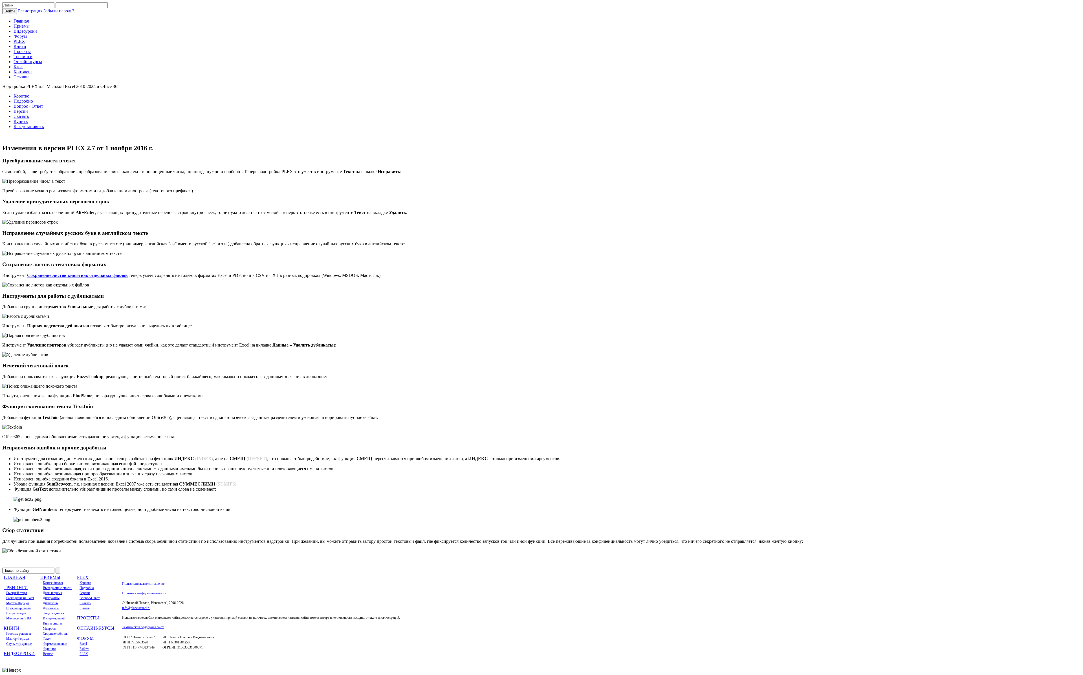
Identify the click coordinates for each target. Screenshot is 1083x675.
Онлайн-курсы (28, 61)
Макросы (49, 628)
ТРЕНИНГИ (16, 587)
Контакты (23, 71)
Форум (20, 36)
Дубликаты (51, 608)
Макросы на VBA (19, 618)
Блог (18, 66)
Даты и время (52, 593)
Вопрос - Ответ (28, 106)
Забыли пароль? (58, 10)
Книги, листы (52, 623)
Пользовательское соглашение (143, 584)
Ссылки (21, 76)
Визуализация (16, 613)
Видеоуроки (25, 31)
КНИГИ (11, 628)
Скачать (21, 116)
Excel (83, 644)
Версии (21, 111)
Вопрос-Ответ (90, 598)
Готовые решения (18, 634)
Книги (20, 46)
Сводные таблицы (55, 634)
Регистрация (30, 10)
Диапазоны (50, 603)
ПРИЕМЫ (50, 577)
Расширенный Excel (20, 598)
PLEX (19, 41)
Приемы (22, 26)
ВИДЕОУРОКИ (19, 653)
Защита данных (53, 613)
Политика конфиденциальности (144, 593)
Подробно (23, 101)
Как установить (29, 126)
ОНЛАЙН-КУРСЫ (95, 628)
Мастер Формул (17, 603)
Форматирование (55, 644)
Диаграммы (51, 598)
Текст (47, 639)
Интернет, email (54, 618)
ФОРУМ (85, 638)
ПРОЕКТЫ (88, 618)
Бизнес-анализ (53, 583)
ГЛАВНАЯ (14, 577)
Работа (84, 649)
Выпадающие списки (57, 588)
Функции (49, 649)
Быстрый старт (16, 593)
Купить (21, 121)
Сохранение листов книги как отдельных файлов (77, 275)
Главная (21, 21)
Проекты (22, 51)
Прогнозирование (18, 608)
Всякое (48, 654)
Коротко (21, 96)
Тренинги (23, 56)
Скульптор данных (19, 644)
